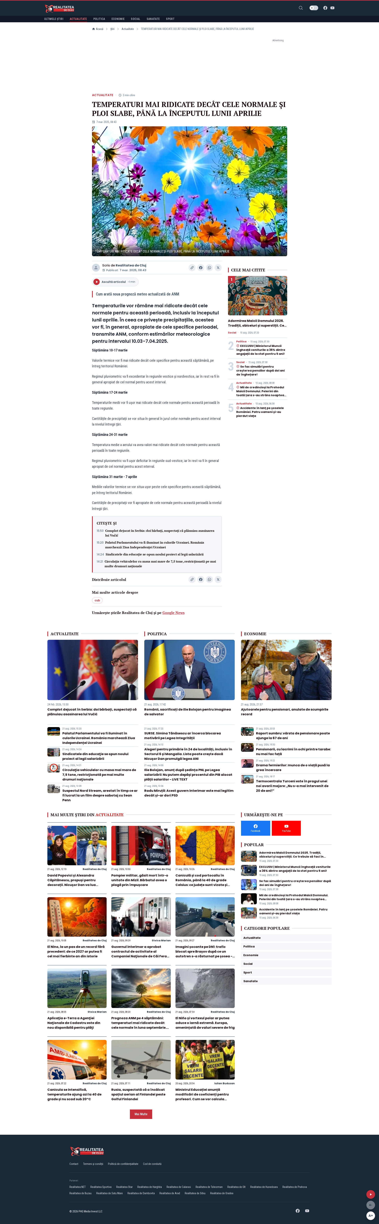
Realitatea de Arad (169, 1193)
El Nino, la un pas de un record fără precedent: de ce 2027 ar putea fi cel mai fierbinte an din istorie (76, 952)
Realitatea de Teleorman (209, 1187)
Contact (73, 1163)
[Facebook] (325, 8)
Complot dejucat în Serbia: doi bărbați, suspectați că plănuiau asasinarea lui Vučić (159, 532)
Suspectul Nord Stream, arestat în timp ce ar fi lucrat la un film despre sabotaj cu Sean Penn (100, 795)
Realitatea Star (124, 1187)
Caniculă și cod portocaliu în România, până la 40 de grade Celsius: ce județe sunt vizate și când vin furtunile (201, 882)
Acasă (99, 29)
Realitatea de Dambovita (141, 1193)
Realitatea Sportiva (101, 1187)
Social (232, 332)
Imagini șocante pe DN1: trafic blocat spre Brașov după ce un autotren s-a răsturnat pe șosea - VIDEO (203, 954)
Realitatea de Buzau (80, 1193)
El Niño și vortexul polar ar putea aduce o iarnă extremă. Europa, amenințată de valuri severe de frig (205, 1023)
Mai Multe (141, 1114)
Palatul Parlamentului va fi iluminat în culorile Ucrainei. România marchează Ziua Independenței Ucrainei (154, 544)
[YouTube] (332, 8)
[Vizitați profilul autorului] (96, 268)
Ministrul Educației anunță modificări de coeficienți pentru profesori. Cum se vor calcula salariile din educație (202, 1096)
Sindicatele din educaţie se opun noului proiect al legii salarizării (155, 554)
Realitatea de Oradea (221, 1193)
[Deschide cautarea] (301, 8)
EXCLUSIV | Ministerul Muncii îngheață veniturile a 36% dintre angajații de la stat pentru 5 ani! (260, 350)
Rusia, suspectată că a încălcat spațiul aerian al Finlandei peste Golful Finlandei (138, 1094)
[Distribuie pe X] (218, 267)
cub (97, 600)
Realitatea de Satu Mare (109, 1193)
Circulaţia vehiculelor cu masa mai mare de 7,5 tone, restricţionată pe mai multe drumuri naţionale (160, 563)
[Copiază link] (192, 267)
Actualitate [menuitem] (78, 18)
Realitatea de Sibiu (195, 1193)
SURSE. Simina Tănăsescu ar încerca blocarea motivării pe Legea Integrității (182, 735)
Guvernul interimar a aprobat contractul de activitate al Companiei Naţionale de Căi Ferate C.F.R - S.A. (140, 954)
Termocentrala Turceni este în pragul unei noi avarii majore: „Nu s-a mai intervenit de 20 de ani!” (292, 786)
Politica (241, 341)
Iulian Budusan (224, 1083)
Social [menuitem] (135, 18)
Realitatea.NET (77, 1187)
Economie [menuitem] (118, 18)
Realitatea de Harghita (149, 1187)
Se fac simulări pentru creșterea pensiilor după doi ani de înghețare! (260, 370)
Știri (112, 29)
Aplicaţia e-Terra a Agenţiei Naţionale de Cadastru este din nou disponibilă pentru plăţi (73, 1023)
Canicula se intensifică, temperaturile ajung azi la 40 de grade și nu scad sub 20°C (74, 1094)
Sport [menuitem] (170, 18)
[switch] (314, 8)
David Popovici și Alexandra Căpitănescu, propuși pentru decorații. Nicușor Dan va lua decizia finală (71, 882)
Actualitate (128, 29)
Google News (173, 612)
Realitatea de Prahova (294, 1187)
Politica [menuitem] (99, 18)
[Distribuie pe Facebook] (200, 267)
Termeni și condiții (93, 1163)
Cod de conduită (152, 1163)
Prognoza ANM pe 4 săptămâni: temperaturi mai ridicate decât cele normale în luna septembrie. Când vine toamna (138, 1025)
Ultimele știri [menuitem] (53, 18)
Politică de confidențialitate (123, 1163)
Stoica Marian (161, 940)
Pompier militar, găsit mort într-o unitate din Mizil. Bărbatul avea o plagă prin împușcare (139, 880)
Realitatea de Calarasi (179, 1187)
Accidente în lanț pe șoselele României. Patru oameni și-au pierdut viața (260, 412)
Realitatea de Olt (236, 1187)
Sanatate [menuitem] (153, 18)
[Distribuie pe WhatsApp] (209, 267)
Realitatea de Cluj (131, 265)
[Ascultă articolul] (370, 1194)
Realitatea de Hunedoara (264, 1187)
